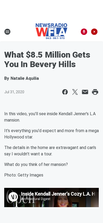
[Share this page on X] (75, 92)
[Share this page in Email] (85, 92)
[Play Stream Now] (94, 32)
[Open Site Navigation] (7, 32)
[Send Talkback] (84, 32)
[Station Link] (52, 31)
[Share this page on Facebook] (65, 92)
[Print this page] (95, 92)
